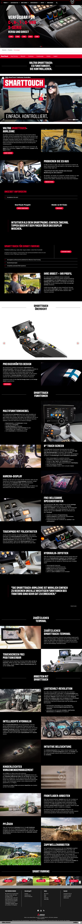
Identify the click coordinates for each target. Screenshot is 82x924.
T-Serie (24, 36)
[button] (40, 46)
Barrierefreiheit (44, 920)
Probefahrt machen (67, 895)
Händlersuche (50, 2)
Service (42, 2)
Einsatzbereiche (34, 2)
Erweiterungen (40, 56)
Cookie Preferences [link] (41, 918)
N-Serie (17, 36)
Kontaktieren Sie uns (68, 893)
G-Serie (11, 36)
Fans (45, 896)
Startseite (4, 50)
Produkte (6, 2)
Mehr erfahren (7, 384)
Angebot (55, 56)
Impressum (39, 920)
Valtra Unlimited (14, 2)
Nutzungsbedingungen (25, 920)
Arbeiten (48, 56)
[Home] (1, 2)
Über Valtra (46, 893)
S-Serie (36, 36)
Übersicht (23, 56)
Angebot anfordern (8, 153)
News (45, 895)
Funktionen (31, 56)
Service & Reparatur (28, 896)
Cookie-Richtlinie (33, 920)
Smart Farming (24, 2)
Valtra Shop (46, 899)
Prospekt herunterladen (23, 208)
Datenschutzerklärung (16, 920)
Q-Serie (30, 36)
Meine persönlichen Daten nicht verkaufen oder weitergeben (59, 920)
